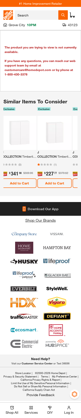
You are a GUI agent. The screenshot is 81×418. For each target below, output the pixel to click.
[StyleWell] (57, 289)
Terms (44, 376)
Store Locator (23, 373)
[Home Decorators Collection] (24, 248)
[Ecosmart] (24, 330)
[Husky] (24, 261)
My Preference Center (64, 376)
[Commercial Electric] (24, 344)
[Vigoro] (57, 303)
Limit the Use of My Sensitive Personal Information (40, 383)
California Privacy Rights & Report (40, 379)
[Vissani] (57, 234)
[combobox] (36, 15)
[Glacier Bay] (57, 275)
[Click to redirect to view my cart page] (72, 15)
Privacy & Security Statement (20, 376)
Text (63, 363)
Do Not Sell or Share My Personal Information (40, 386)
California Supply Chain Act (39, 389)
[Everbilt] (24, 289)
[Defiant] (57, 316)
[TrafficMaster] (24, 316)
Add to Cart (19, 183)
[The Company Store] (24, 234)
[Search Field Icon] (63, 15)
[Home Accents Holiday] (57, 330)
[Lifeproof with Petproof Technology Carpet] (24, 275)
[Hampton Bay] (57, 248)
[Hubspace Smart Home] (57, 344)
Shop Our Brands (40, 220)
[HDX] (24, 303)
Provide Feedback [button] (40, 395)
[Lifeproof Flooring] (57, 261)
